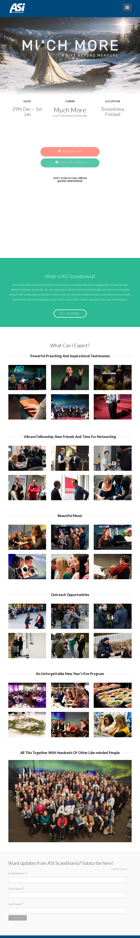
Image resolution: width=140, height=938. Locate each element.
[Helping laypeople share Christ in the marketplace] (17, 8)
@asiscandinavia (69, 180)
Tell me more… (70, 313)
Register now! (72, 151)
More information (72, 162)
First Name (16, 889)
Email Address (17, 873)
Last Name (16, 904)
